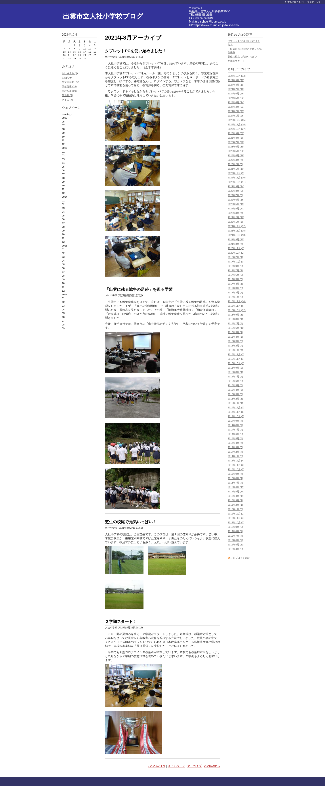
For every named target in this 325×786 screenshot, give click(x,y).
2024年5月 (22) (236, 98)
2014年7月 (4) (235, 429)
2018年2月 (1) (235, 257)
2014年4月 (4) (235, 443)
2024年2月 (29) (236, 111)
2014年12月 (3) (236, 407)
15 (74, 52)
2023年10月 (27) (237, 129)
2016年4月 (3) (235, 336)
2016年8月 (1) (235, 319)
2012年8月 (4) (235, 531)
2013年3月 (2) (235, 500)
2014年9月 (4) (235, 420)
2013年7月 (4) (235, 482)
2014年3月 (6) (235, 447)
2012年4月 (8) (235, 549)
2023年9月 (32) (236, 133)
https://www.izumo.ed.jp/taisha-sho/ (216, 25)
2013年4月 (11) (236, 496)
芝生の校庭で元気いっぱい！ (131, 522)
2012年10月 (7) (236, 522)
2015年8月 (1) (235, 372)
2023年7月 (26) (236, 142)
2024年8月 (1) (235, 84)
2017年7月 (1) (235, 270)
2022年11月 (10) (237, 177)
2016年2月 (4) (235, 345)
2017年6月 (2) (235, 274)
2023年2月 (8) (235, 164)
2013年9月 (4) (235, 473)
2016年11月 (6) (236, 305)
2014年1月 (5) (235, 456)
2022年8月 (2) (235, 190)
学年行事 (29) (69, 86)
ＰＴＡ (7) (67, 99)
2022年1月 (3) (235, 221)
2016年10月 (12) (237, 310)
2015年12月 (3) (236, 354)
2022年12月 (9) (236, 173)
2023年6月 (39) (236, 146)
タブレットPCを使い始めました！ (135, 51)
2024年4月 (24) (236, 102)
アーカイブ (194, 766)
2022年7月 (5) (235, 195)
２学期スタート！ (121, 621)
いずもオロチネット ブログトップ (303, 2)
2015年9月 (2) (235, 367)
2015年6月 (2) (235, 381)
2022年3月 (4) (235, 213)
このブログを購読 (240, 558)
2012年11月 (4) (236, 518)
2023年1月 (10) (236, 168)
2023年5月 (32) (236, 151)
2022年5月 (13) (236, 204)
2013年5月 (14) (236, 491)
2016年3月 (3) (235, 341)
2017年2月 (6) (235, 292)
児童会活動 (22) (70, 82)
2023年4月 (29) (236, 155)
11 (89, 48)
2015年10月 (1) (236, 363)
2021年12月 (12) (237, 226)
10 (84, 48)
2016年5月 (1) (235, 332)
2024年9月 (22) (236, 80)
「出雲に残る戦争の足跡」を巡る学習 (139, 289)
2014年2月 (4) (235, 451)
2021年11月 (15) (237, 230)
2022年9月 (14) (236, 186)
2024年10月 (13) (237, 76)
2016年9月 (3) (235, 314)
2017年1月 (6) (235, 297)
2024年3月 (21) (236, 106)
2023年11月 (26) (237, 124)
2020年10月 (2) (236, 252)
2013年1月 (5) (235, 509)
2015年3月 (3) (235, 394)
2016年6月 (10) (236, 328)
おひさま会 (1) (70, 73)
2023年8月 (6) (235, 137)
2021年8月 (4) (235, 244)
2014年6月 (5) (235, 434)
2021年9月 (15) (236, 239)
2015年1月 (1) (235, 403)
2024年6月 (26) (236, 93)
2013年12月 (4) (236, 460)
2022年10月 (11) (237, 182)
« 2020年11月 (156, 766)
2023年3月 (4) (235, 160)
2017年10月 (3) (236, 261)
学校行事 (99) (69, 91)
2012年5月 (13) (236, 544)
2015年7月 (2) (235, 376)
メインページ (176, 766)
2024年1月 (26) (236, 115)
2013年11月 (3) (236, 465)
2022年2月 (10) (236, 217)
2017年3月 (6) (235, 288)
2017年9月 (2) (235, 266)
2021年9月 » (212, 766)
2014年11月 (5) (236, 412)
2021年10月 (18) (237, 235)
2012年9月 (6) (235, 527)
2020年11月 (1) (236, 248)
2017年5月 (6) (235, 279)
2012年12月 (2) (236, 513)
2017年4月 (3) (235, 283)
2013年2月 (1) (235, 504)
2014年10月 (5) (236, 416)
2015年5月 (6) (235, 385)
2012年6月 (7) (235, 540)
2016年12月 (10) (237, 301)
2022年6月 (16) (236, 199)
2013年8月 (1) (235, 478)
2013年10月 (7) (236, 469)
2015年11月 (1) (236, 359)
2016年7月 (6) (235, 323)
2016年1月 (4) (235, 350)
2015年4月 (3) (235, 389)
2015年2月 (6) (235, 398)
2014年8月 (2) (235, 425)
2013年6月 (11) (236, 487)
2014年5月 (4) (235, 438)
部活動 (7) (67, 95)
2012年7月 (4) (235, 535)
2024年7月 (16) (236, 89)
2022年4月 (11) (236, 208)
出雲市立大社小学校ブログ (103, 16)
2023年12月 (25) (237, 120)
